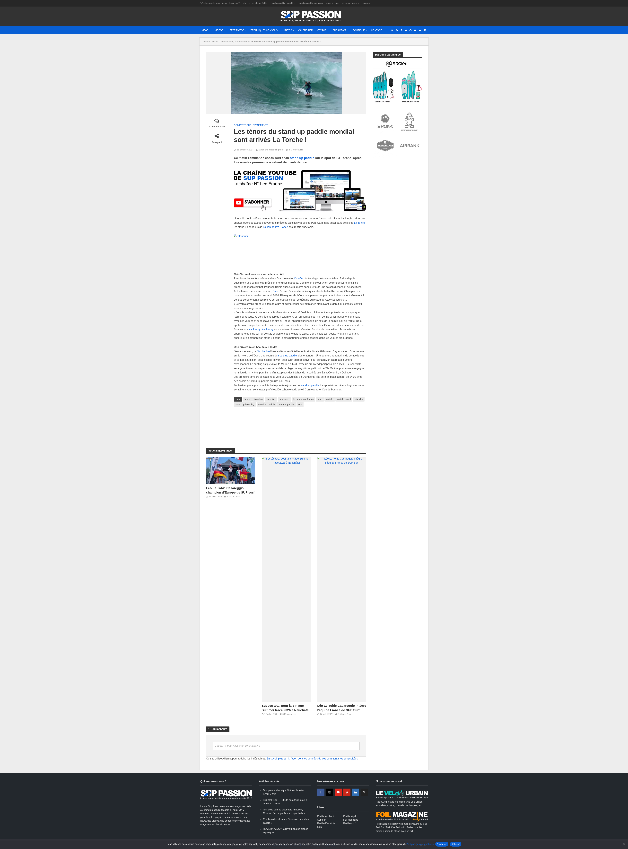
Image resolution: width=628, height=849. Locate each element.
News (205, 30)
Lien (319, 826)
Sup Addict (339, 30)
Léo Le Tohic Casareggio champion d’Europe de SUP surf (230, 490)
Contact (376, 30)
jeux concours (332, 3)
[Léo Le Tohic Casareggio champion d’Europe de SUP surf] (230, 470)
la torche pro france (303, 399)
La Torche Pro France (275, 227)
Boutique (359, 30)
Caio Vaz (299, 278)
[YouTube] (338, 792)
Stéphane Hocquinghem (270, 149)
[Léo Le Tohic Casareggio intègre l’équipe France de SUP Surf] (341, 578)
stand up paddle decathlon (282, 3)
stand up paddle (301, 158)
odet (320, 399)
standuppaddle (286, 404)
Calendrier (305, 30)
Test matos (237, 30)
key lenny (284, 399)
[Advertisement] (300, 427)
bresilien (258, 399)
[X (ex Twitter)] (364, 792)
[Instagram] (329, 792)
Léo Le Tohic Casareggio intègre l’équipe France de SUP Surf (341, 708)
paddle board (344, 399)
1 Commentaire (217, 126)
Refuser (456, 844)
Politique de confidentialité (420, 844)
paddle (329, 399)
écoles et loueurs (350, 3)
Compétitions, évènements (233, 41)
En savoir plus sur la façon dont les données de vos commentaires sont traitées (312, 758)
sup (300, 404)
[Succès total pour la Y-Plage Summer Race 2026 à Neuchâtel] (286, 578)
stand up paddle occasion (310, 3)
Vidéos (219, 30)
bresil (247, 399)
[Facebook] (320, 792)
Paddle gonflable (326, 816)
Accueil (206, 41)
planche (359, 399)
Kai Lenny (254, 329)
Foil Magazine (350, 819)
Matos (288, 30)
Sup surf (321, 819)
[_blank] (392, 30)
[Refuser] (624, 844)
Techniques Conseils (264, 30)
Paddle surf (349, 823)
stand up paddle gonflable (255, 3)
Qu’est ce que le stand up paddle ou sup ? (220, 3)
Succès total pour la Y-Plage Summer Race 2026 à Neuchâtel (285, 708)
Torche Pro (263, 351)
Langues (366, 3)
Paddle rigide (350, 816)
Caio (275, 291)
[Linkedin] (355, 792)
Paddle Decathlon (326, 823)
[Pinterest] (346, 792)
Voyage (321, 30)
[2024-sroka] (397, 81)
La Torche (360, 222)
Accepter (442, 844)
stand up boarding (245, 404)
